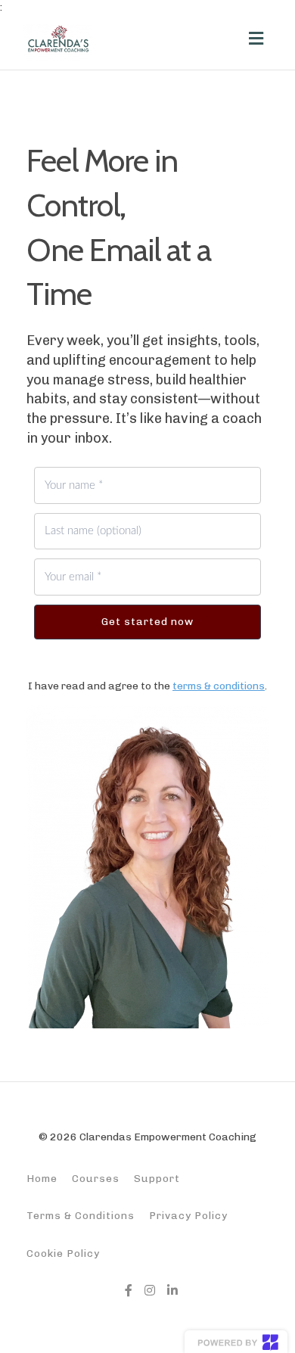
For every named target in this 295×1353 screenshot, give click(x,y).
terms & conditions (218, 686)
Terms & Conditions (80, 1215)
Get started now (147, 621)
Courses (96, 1178)
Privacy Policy (188, 1215)
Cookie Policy (63, 1253)
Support (157, 1178)
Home (41, 1178)
